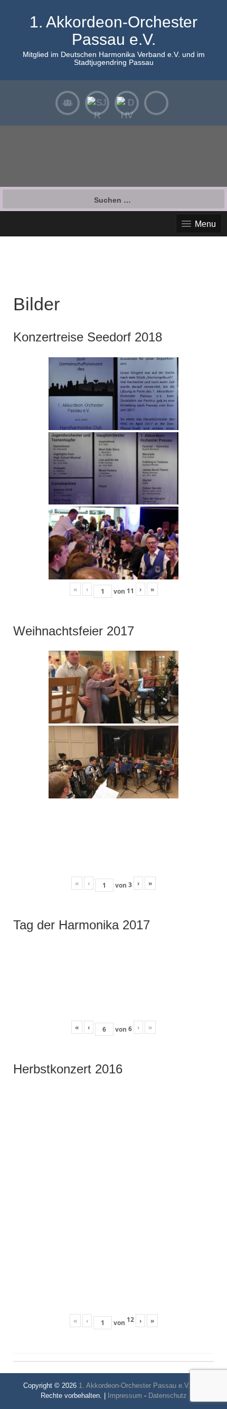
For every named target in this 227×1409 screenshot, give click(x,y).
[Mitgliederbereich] (67, 103)
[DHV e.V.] (127, 103)
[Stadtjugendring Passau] (97, 103)
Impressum (125, 1396)
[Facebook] (156, 103)
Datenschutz (167, 1396)
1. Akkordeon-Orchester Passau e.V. (113, 30)
